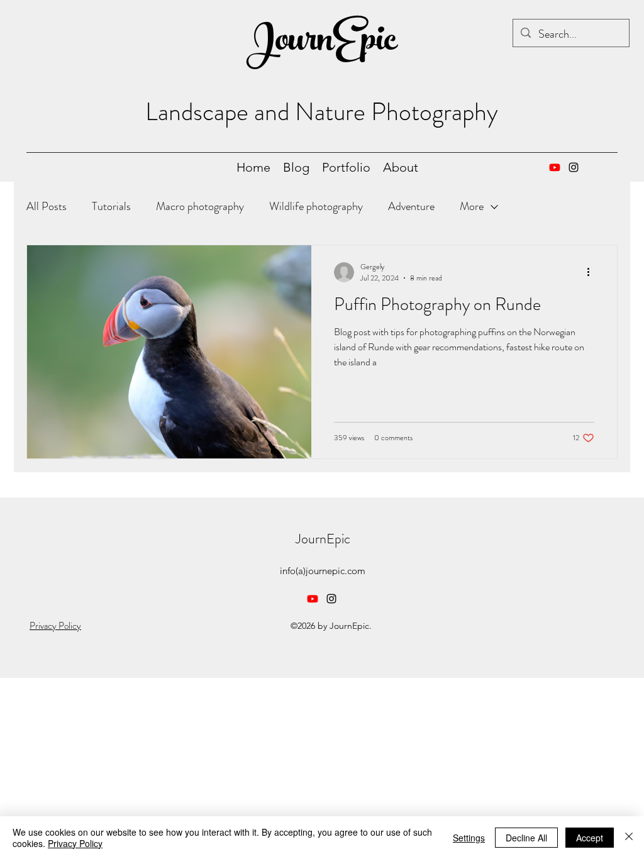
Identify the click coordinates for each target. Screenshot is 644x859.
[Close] (628, 837)
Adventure (411, 206)
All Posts (46, 206)
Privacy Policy (55, 626)
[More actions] (592, 272)
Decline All (526, 837)
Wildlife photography (316, 206)
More (472, 206)
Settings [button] (469, 837)
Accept (589, 837)
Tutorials (111, 206)
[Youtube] (554, 167)
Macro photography (200, 206)
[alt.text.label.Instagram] (573, 167)
